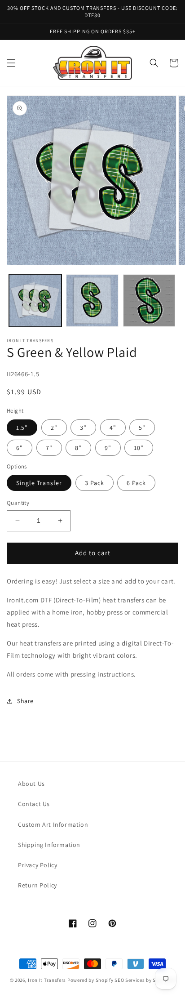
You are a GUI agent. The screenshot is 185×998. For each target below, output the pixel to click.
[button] (11, 63)
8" (78, 448)
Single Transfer (39, 483)
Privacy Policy (37, 865)
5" (142, 427)
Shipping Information (49, 845)
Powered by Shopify (90, 980)
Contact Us (34, 804)
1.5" (22, 427)
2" (54, 427)
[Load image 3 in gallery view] (149, 300)
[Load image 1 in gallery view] (35, 300)
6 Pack (136, 483)
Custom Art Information (53, 824)
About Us (31, 784)
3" (83, 427)
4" (113, 427)
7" (49, 448)
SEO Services (130, 980)
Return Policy (37, 885)
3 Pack (94, 483)
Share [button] (25, 701)
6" (19, 448)
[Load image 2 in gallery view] (92, 300)
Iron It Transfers (47, 980)
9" (108, 448)
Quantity (18, 503)
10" (139, 448)
